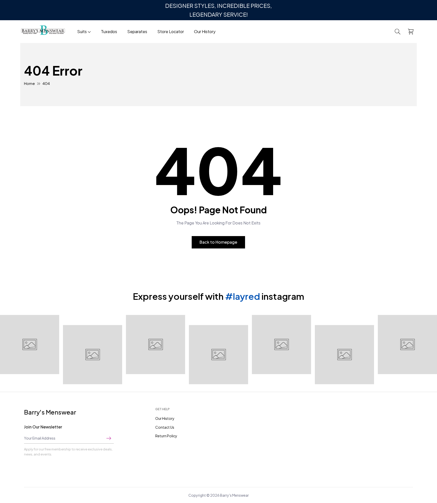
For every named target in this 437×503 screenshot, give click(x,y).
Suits (82, 31)
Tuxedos (109, 31)
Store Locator (170, 31)
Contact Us (164, 427)
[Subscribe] (109, 438)
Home (29, 83)
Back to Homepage (218, 242)
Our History (204, 31)
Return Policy (166, 435)
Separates (137, 31)
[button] (397, 32)
